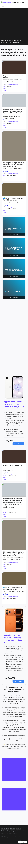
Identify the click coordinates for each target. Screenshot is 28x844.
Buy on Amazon (18, 443)
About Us (18, 828)
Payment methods (6, 833)
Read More (5, 82)
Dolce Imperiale (18, 2)
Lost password (19, 831)
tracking (12, 828)
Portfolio (3, 831)
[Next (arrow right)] (25, 422)
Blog (12, 831)
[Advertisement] (14, 23)
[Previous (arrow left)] (2, 422)
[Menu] (3, 6)
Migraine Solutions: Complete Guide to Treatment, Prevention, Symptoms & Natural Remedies (13, 111)
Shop (8, 831)
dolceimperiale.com (12, 84)
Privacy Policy (5, 828)
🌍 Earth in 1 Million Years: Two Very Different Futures (13, 199)
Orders (15, 833)
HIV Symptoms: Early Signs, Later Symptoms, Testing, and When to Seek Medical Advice (13, 164)
